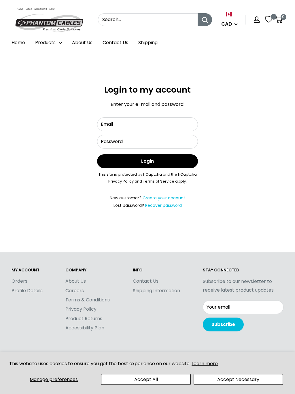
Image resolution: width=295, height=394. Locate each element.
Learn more (205, 363)
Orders (19, 281)
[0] (278, 19)
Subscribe (223, 324)
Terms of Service (158, 181)
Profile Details (27, 290)
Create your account (164, 198)
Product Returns (83, 318)
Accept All (146, 379)
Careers (74, 290)
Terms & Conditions (87, 300)
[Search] (205, 19)
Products (45, 42)
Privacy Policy (121, 181)
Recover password (163, 205)
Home (18, 42)
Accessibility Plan (84, 327)
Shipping (148, 42)
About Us (82, 42)
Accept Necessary (238, 379)
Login (147, 161)
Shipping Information (156, 290)
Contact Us (115, 42)
